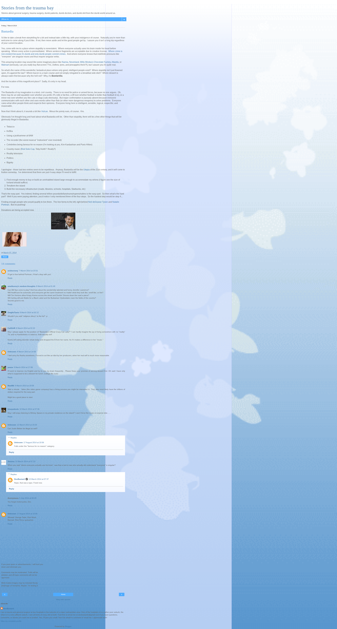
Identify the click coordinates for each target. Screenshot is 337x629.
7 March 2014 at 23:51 (28, 271)
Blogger (68, 626)
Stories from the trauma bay (27, 7)
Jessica (11, 461)
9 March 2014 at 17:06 (23, 367)
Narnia (65, 62)
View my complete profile (11, 621)
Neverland (74, 62)
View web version (63, 599)
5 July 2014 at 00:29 (27, 498)
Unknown (12, 352)
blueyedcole (13, 409)
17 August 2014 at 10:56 (34, 442)
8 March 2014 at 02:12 (29, 312)
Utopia (86, 169)
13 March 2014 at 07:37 (39, 479)
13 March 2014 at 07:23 (25, 461)
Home (63, 594)
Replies (14, 438)
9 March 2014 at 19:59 (24, 386)
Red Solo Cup (27, 149)
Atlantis (115, 62)
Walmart (5, 65)
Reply (10, 278)
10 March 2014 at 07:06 (29, 409)
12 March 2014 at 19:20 (27, 425)
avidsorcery (13, 271)
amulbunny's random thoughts (21, 286)
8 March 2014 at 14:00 (26, 352)
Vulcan (44, 111)
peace (10, 367)
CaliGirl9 (11, 328)
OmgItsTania (13, 312)
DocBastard (19, 479)
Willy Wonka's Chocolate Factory (95, 62)
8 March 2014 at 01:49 (45, 286)
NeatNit (11, 386)
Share (5, 257)
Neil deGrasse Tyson (98, 202)
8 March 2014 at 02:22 (25, 328)
